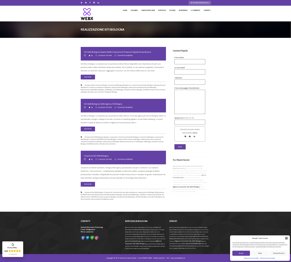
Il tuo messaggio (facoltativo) (186, 88)
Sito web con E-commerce (96, 92)
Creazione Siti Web (105, 55)
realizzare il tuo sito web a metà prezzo (125, 192)
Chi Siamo (134, 10)
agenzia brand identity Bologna (192, 180)
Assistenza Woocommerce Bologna (96, 85)
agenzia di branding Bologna (188, 191)
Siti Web (172, 10)
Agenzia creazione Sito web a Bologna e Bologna (196, 227)
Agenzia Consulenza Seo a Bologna (194, 189)
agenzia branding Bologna (133, 241)
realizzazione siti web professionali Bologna (142, 87)
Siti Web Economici (149, 90)
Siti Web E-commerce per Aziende (150, 194)
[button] (286, 238)
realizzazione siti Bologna (120, 87)
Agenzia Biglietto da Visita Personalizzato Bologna (189, 175)
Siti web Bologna (118, 90)
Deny (260, 253)
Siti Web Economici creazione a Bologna (103, 197)
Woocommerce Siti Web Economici (102, 199)
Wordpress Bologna (111, 92)
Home (125, 10)
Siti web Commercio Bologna (133, 90)
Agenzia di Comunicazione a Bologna (194, 168)
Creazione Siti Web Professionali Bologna (103, 139)
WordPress (183, 10)
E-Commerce (195, 10)
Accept (241, 253)
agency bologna (187, 177)
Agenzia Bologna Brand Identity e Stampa (179, 229)
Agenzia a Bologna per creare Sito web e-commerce (190, 184)
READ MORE (88, 77)
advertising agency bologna (188, 173)
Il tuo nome (179, 57)
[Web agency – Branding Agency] (87, 13)
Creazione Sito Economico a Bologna (128, 139)
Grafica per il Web (148, 10)
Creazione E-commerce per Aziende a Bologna (124, 137)
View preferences (279, 253)
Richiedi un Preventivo (201, 3)
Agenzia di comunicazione (180, 166)
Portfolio (162, 10)
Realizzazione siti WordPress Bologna (92, 90)
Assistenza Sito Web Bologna (94, 137)
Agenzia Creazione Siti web (148, 227)
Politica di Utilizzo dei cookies (251, 258)
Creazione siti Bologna (147, 137)
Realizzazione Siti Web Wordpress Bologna (108, 194)
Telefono (178, 78)
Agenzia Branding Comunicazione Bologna (147, 234)
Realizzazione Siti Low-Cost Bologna (131, 141)
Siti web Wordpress (142, 197)
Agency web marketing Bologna (141, 248)
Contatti (207, 10)
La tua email (179, 68)
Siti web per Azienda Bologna (126, 197)
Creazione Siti (108, 192)
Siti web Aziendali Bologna (131, 194)
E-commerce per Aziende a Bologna (141, 85)
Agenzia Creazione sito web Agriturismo (182, 170)
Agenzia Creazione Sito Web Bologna (186, 187)
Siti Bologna (109, 90)
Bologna (106, 137)
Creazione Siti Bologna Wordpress (118, 85)
